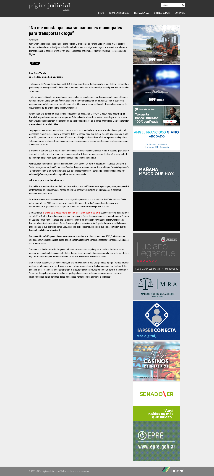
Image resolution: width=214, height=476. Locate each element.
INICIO (101, 12)
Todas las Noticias (119, 12)
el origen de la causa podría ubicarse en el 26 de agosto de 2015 (71, 212)
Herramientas (141, 12)
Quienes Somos (162, 12)
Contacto (180, 12)
